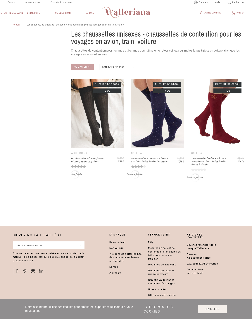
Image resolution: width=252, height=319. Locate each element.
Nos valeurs (116, 248)
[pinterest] (25, 271)
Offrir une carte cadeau (162, 295)
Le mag (113, 266)
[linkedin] (41, 271)
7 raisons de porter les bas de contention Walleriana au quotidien (125, 257)
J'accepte (212, 309)
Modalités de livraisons (162, 264)
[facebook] (16, 271)
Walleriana (79, 153)
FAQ (150, 242)
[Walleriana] (126, 13)
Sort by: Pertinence (113, 66)
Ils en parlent (117, 242)
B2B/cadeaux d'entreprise (202, 263)
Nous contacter (157, 289)
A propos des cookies (158, 309)
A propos (115, 272)
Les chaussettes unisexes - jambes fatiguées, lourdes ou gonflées (87, 160)
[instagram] (33, 271)
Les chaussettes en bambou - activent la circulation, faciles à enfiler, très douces (149, 160)
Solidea (136, 153)
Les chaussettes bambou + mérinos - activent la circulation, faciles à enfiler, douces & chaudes (208, 161)
